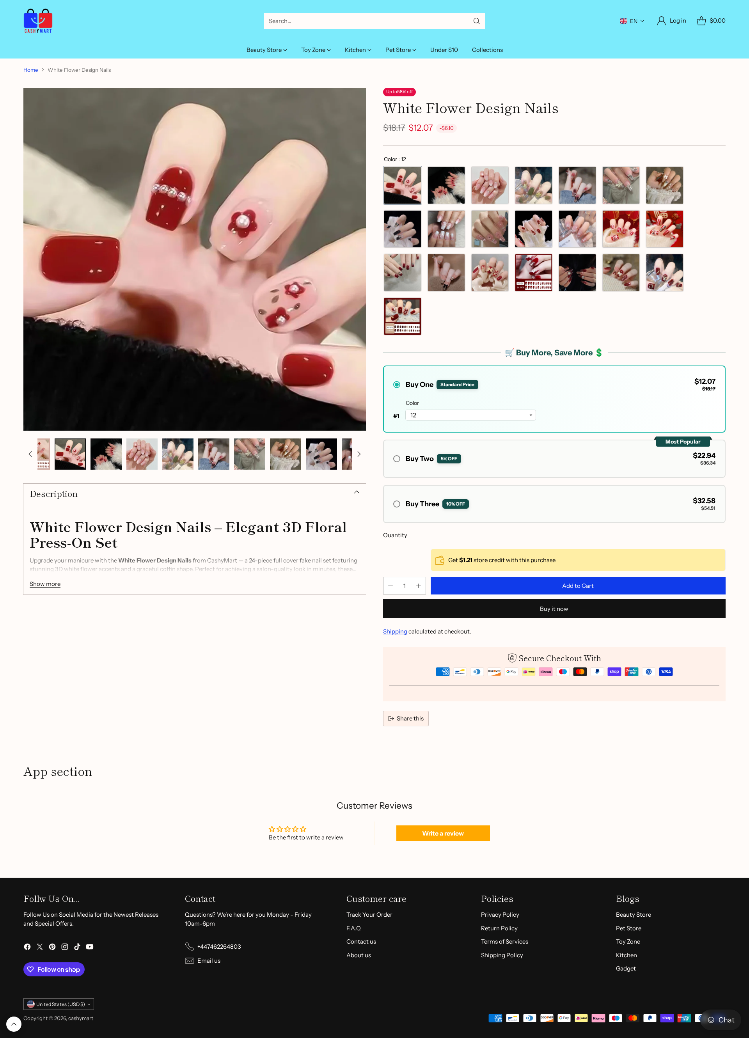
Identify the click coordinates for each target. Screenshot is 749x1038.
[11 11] (446, 185)
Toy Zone (628, 941)
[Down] (359, 454)
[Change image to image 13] (285, 454)
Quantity (395, 535)
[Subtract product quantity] (390, 585)
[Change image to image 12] (249, 454)
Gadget (626, 968)
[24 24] (446, 272)
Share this (410, 718)
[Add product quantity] (419, 585)
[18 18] (402, 228)
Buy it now (554, 608)
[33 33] (402, 272)
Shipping (395, 631)
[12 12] (402, 185)
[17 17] (446, 228)
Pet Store (628, 928)
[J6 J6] (664, 272)
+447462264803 (219, 946)
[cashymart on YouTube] (89, 948)
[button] (632, 21)
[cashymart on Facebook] (27, 948)
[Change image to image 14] (321, 454)
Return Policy (499, 928)
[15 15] (577, 228)
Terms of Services (504, 941)
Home (30, 70)
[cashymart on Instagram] (64, 948)
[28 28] (621, 272)
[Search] (476, 21)
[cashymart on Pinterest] (52, 948)
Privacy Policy (500, 914)
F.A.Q (353, 928)
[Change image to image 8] (106, 454)
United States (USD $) (60, 1004)
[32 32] (489, 272)
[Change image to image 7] (70, 454)
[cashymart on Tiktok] (77, 948)
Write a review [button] (443, 833)
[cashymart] (38, 20)
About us (358, 955)
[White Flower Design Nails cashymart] (194, 259)
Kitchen (626, 955)
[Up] (30, 454)
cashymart (80, 1018)
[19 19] (664, 185)
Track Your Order (369, 914)
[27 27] (577, 272)
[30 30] (664, 228)
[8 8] (577, 185)
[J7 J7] (402, 316)
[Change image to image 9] (142, 454)
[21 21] (533, 185)
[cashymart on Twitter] (39, 948)
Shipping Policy (502, 955)
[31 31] (621, 228)
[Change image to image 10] (177, 454)
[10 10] (489, 185)
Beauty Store (633, 914)
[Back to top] (13, 1024)
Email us (208, 960)
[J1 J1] (533, 272)
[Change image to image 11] (213, 454)
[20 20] (621, 185)
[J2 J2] (533, 228)
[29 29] (489, 228)
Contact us (361, 941)
